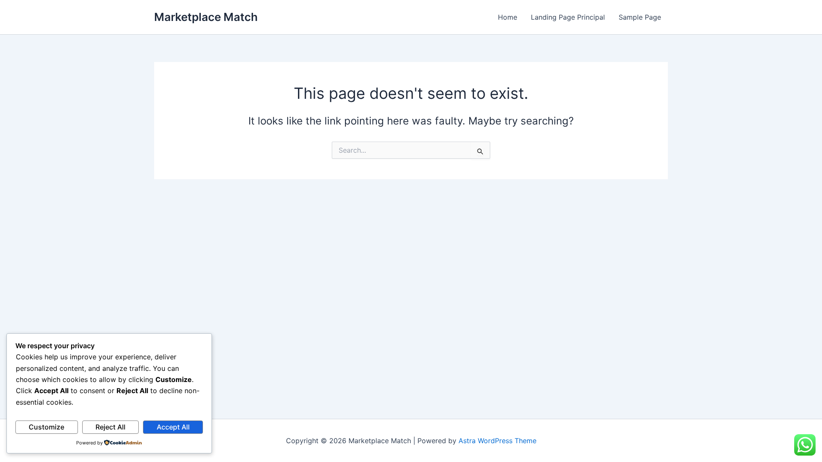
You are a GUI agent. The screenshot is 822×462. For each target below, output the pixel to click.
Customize (46, 427)
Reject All (110, 427)
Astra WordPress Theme (497, 440)
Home (507, 17)
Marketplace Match (206, 17)
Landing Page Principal (568, 17)
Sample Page (640, 17)
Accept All (173, 427)
